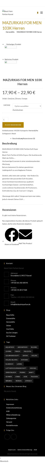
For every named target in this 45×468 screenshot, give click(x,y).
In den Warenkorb (13, 125)
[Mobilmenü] (41, 13)
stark (17, 376)
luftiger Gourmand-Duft (16, 368)
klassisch (9, 364)
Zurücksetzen (18, 110)
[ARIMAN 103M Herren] (11, 67)
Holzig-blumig (12, 360)
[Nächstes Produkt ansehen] (19, 59)
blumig (34, 347)
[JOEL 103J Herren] (11, 51)
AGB (7, 411)
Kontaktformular (12, 425)
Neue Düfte (10, 315)
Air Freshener (11, 336)
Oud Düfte (10, 329)
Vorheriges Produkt (13, 44)
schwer (9, 376)
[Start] (2, 32)
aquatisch (10, 347)
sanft (31, 372)
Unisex (8, 326)
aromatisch (22, 347)
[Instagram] (23, 3)
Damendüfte (10, 318)
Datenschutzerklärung (14, 408)
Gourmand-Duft (12, 355)
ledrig (19, 364)
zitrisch (28, 381)
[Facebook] (21, 3)
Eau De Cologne (11, 333)
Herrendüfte (33, 130)
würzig (19, 381)
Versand (9, 422)
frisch (14, 133)
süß (25, 376)
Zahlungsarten (11, 418)
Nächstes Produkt (11, 59)
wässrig (9, 381)
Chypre (8, 351)
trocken (34, 376)
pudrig (22, 372)
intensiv (24, 360)
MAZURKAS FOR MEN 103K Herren (29, 32)
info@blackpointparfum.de (20, 304)
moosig (33, 368)
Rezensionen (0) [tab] (29, 138)
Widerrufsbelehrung (13, 415)
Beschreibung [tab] (17, 138)
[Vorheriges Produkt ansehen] (5, 44)
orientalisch (11, 372)
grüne (25, 355)
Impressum (10, 404)
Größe (6, 105)
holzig (34, 355)
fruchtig (27, 351)
